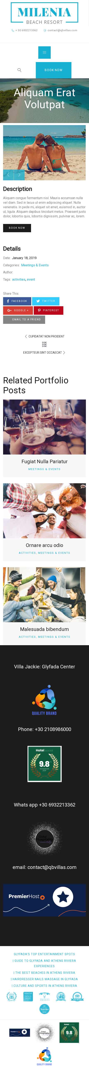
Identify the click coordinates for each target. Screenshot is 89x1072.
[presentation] (8, 175)
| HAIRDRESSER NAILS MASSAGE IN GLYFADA (44, 979)
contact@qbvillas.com (62, 30)
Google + (21, 310)
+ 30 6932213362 (27, 30)
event (31, 279)
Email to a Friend (26, 319)
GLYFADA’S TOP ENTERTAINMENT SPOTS (44, 954)
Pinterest (50, 310)
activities (18, 279)
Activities (27, 552)
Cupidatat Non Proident (47, 336)
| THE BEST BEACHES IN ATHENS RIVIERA (44, 972)
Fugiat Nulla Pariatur (45, 461)
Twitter (48, 301)
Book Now (53, 70)
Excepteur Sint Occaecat (42, 352)
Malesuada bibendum (44, 629)
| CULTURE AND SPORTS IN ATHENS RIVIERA (44, 985)
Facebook (19, 301)
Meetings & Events (35, 265)
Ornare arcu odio (44, 545)
